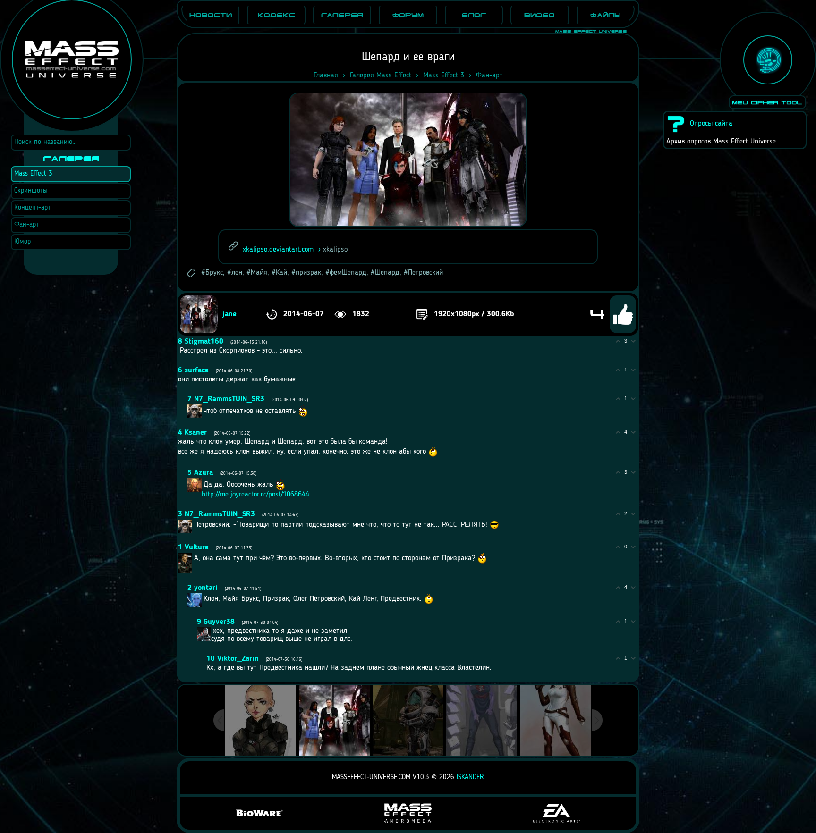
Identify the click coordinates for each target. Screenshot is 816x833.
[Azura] (203, 484)
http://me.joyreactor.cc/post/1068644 (255, 494)
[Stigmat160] (179, 350)
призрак (308, 273)
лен (236, 273)
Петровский (425, 273)
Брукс (214, 273)
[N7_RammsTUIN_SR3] (203, 411)
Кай (281, 273)
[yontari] (203, 599)
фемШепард (348, 273)
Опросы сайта (711, 123)
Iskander (470, 777)
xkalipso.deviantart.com (278, 249)
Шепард (387, 273)
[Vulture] (193, 558)
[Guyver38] (212, 631)
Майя (259, 273)
